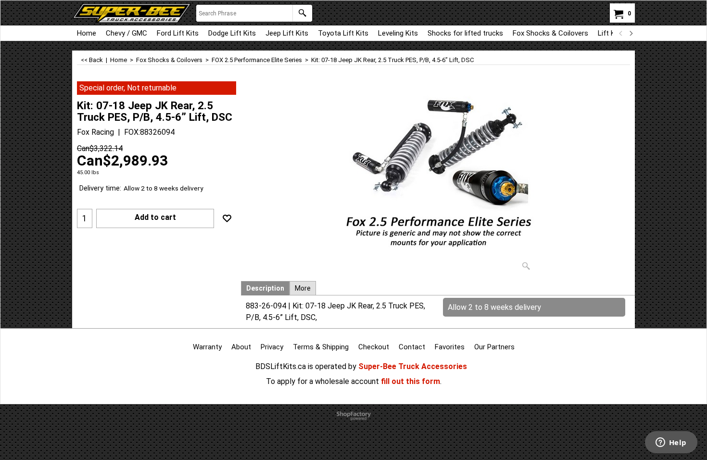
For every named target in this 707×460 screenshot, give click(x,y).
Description (265, 288)
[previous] (621, 33)
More (303, 288)
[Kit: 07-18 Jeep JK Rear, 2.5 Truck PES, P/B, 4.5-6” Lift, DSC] (438, 178)
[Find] (302, 13)
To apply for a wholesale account (322, 381)
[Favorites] (227, 218)
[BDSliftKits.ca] (131, 13)
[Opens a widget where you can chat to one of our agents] (670, 443)
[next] (630, 33)
